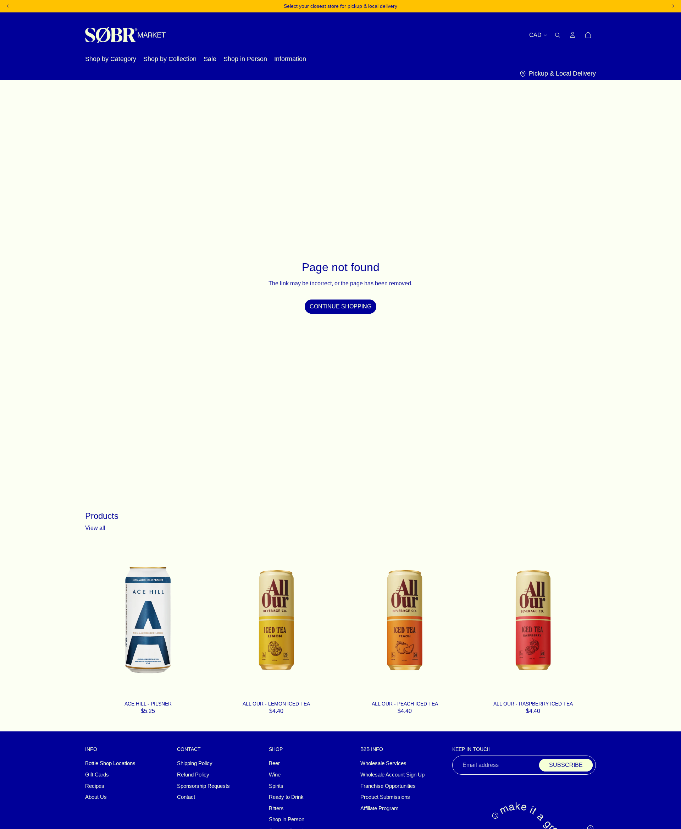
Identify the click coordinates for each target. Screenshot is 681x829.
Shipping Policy (194, 764)
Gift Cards (97, 775)
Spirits (276, 786)
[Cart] (588, 35)
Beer (274, 764)
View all (95, 528)
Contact (186, 797)
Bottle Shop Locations (110, 764)
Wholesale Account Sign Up (392, 775)
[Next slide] (328, 620)
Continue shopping (340, 306)
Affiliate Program (379, 808)
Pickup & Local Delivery (562, 73)
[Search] (557, 35)
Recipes (94, 786)
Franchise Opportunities (388, 786)
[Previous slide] (224, 620)
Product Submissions (385, 797)
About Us (96, 797)
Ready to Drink (286, 797)
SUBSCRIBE (566, 765)
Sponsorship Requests (203, 786)
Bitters (276, 808)
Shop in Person (286, 820)
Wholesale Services (383, 764)
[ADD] (201, 689)
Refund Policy (193, 775)
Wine (275, 775)
